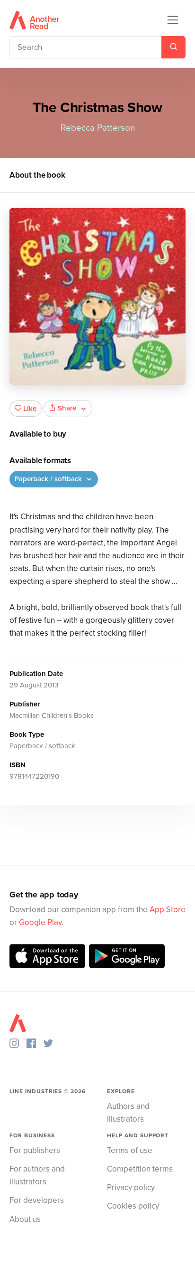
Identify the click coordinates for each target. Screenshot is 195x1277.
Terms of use (129, 1150)
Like (29, 408)
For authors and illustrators (37, 1175)
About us (25, 1219)
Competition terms (140, 1169)
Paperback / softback (49, 479)
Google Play (40, 922)
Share (67, 408)
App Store (168, 910)
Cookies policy (133, 1206)
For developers (36, 1200)
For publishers (34, 1150)
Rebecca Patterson (98, 128)
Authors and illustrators (128, 1112)
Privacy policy (131, 1187)
